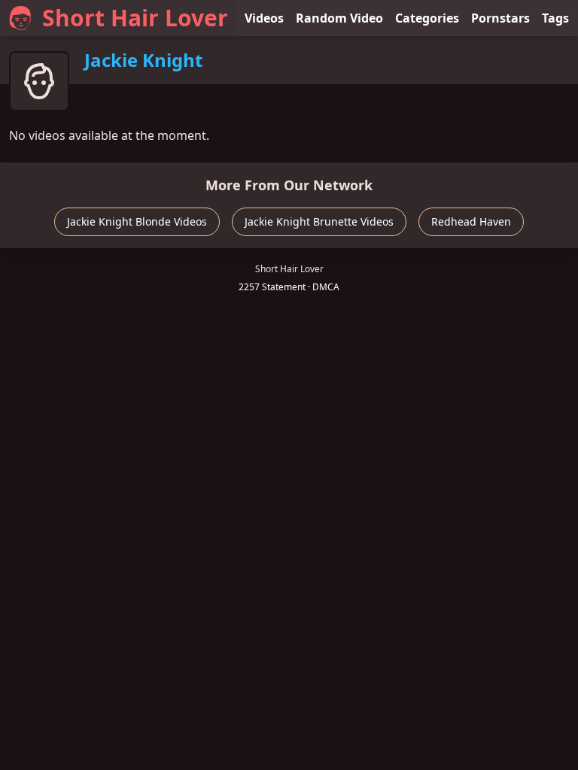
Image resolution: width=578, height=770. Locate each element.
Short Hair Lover (135, 17)
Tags (555, 18)
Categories (427, 18)
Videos (264, 18)
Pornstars (500, 18)
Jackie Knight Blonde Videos (137, 221)
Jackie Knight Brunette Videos (319, 221)
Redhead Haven (471, 221)
